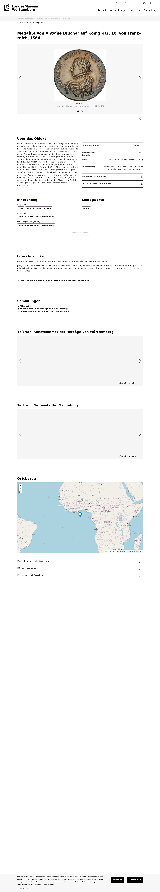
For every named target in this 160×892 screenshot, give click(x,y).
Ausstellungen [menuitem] (118, 10)
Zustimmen (135, 880)
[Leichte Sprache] (144, 3)
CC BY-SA (99, 106)
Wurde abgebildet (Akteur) (28, 222)
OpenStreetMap (126, 551)
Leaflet (111, 551)
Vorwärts (140, 78)
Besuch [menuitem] (102, 10)
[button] (80, 515)
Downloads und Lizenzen (33, 561)
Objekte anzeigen (80, 233)
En (156, 3)
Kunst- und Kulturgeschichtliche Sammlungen (44, 311)
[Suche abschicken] (139, 3)
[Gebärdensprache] (150, 3)
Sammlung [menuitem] (150, 10)
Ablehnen (117, 880)
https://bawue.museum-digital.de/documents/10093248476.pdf (54, 281)
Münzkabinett (27, 306)
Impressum (22, 884)
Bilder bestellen (27, 568)
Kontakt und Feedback (31, 575)
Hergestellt (22, 205)
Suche (127, 3)
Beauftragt (22, 213)
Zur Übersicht (126, 383)
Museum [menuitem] (136, 10)
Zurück (20, 78)
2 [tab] (82, 112)
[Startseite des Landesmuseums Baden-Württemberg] (21, 9)
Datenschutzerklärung (85, 882)
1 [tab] (78, 112)
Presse (118, 3)
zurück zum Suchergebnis (32, 23)
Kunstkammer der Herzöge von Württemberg (44, 309)
